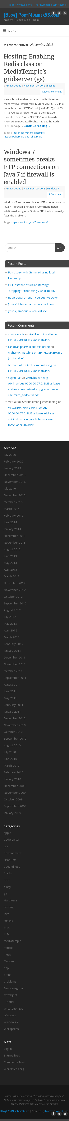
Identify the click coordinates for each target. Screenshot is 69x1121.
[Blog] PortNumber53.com (31, 15)
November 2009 (15, 792)
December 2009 (14, 786)
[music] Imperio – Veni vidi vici (27, 311)
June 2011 (10, 691)
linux (7, 927)
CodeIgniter (12, 839)
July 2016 (10, 488)
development (12, 853)
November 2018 (15, 482)
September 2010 (15, 738)
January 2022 (12, 468)
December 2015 (14, 495)
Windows (10, 1015)
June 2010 (10, 759)
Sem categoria (13, 988)
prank (7, 975)
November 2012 (15, 590)
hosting (51, 85)
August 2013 (12, 549)
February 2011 (13, 705)
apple (7, 833)
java (6, 914)
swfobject (10, 995)
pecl (27, 136)
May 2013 (10, 563)
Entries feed (12, 1055)
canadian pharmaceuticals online (29, 347)
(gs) (14, 132)
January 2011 (12, 711)
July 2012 (10, 617)
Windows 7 (53, 188)
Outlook (9, 961)
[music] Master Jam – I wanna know (31, 304)
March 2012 (12, 637)
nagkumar (14, 377)
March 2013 (12, 576)
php (33, 136)
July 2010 (10, 752)
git (5, 893)
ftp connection (20, 222)
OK (58, 247)
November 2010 (15, 725)
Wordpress (11, 1029)
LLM (6, 934)
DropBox (10, 860)
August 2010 (12, 745)
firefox (8, 873)
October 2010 (13, 732)
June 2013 (10, 556)
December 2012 (14, 583)
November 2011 (15, 664)
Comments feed (14, 1062)
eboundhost (12, 866)
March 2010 (12, 765)
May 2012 (10, 623)
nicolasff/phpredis (14, 136)
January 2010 (12, 779)
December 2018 (14, 475)
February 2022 (13, 461)
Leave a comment (52, 91)
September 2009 (15, 806)
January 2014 (12, 529)
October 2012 (13, 596)
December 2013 (14, 536)
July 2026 (10, 455)
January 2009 (12, 813)
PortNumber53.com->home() (51, 4)
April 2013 (10, 569)
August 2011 (12, 684)
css (6, 846)
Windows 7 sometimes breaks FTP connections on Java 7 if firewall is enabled (31, 167)
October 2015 (13, 502)
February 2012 (13, 644)
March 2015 (12, 509)
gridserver (23, 132)
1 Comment (55, 194)
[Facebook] (53, 14)
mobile (8, 948)
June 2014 (10, 522)
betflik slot (15, 365)
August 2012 (12, 610)
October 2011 (13, 671)
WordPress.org (14, 1069)
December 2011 (14, 657)
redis (39, 136)
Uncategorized (13, 1008)
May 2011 (10, 698)
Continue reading (37, 126)
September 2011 (15, 678)
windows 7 (42, 222)
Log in (8, 1049)
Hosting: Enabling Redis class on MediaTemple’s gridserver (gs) (29, 68)
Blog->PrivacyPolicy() (20, 4)
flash (7, 880)
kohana (8, 920)
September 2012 (15, 603)
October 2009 (13, 799)
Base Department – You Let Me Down (33, 297)
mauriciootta (14, 85)
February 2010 (13, 772)
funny (7, 887)
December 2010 (14, 718)
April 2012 (10, 630)
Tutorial (9, 1002)
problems (10, 981)
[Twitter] (59, 14)
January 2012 (12, 651)
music (7, 954)
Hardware (10, 900)
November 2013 (15, 542)
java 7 (33, 222)
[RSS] (64, 14)
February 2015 (13, 515)
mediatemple (37, 132)
